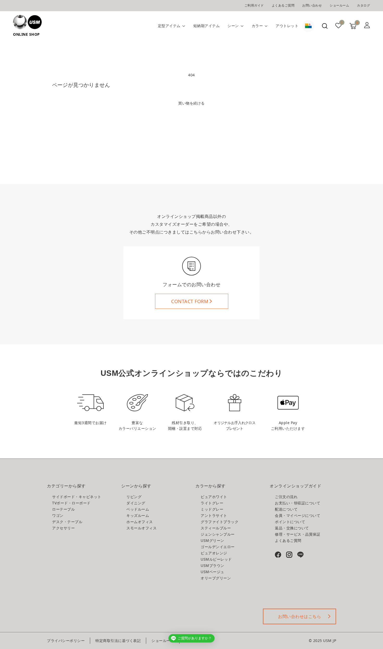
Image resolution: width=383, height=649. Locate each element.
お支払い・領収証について (297, 502)
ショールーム (339, 5)
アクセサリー (63, 527)
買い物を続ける (191, 103)
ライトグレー (212, 502)
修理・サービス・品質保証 (297, 534)
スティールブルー (216, 527)
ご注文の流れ (286, 496)
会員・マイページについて (297, 515)
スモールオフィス (141, 527)
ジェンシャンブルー (218, 534)
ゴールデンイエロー (218, 546)
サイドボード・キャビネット (76, 496)
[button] (325, 26)
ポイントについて (290, 521)
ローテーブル (63, 509)
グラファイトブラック (219, 521)
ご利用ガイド (254, 5)
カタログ (363, 5)
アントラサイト (214, 515)
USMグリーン (212, 540)
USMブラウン (212, 565)
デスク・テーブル (67, 521)
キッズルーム (137, 515)
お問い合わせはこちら (299, 616)
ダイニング (135, 502)
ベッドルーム (137, 509)
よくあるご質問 (283, 5)
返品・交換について (292, 527)
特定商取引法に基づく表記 (118, 640)
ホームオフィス (139, 521)
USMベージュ (212, 571)
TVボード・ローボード (71, 502)
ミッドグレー (212, 509)
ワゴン (58, 515)
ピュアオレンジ (214, 552)
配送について (286, 509)
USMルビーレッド (216, 559)
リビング (133, 496)
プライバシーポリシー (66, 640)
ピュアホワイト (214, 496)
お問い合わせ (312, 5)
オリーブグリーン (216, 577)
